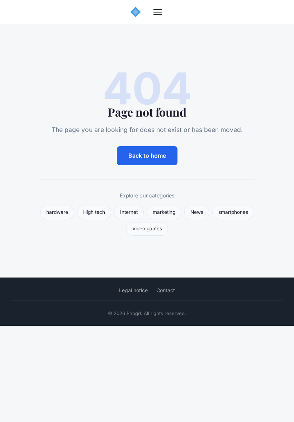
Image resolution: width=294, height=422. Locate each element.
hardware (57, 212)
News (196, 212)
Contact (165, 290)
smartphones (233, 212)
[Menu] (158, 12)
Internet (129, 212)
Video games (147, 228)
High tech (94, 212)
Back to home (147, 155)
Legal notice (133, 290)
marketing (164, 212)
